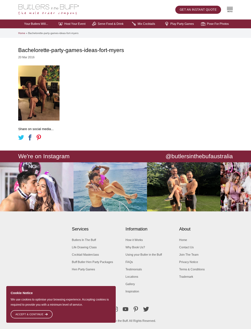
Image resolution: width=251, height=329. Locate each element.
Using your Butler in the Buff (144, 254)
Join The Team (188, 254)
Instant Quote (198, 9)
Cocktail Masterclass (85, 254)
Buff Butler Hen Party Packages (92, 262)
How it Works (134, 240)
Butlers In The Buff (84, 240)
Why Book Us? (135, 247)
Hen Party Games (83, 269)
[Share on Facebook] (30, 138)
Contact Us (186, 247)
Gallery (130, 284)
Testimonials (134, 269)
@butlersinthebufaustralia (199, 156)
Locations (132, 276)
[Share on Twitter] (21, 138)
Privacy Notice (188, 262)
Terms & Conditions (192, 269)
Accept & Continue (29, 314)
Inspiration (132, 291)
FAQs (129, 262)
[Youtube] (125, 309)
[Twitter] (146, 309)
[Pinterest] (135, 309)
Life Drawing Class (84, 247)
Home (21, 33)
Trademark (186, 276)
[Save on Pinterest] (39, 138)
